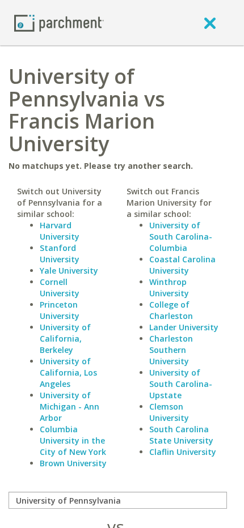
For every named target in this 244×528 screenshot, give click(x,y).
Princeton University (59, 310)
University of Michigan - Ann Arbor (69, 406)
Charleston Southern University (171, 350)
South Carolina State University (181, 435)
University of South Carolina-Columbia (180, 236)
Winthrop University (169, 287)
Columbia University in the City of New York (73, 440)
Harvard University (59, 231)
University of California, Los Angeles (68, 372)
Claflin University (182, 451)
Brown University (73, 463)
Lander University (183, 327)
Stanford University (59, 253)
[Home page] (59, 22)
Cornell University (59, 287)
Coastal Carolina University (182, 265)
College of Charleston (171, 310)
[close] (210, 22)
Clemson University (169, 412)
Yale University (69, 270)
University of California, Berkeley (65, 338)
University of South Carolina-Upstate (180, 384)
